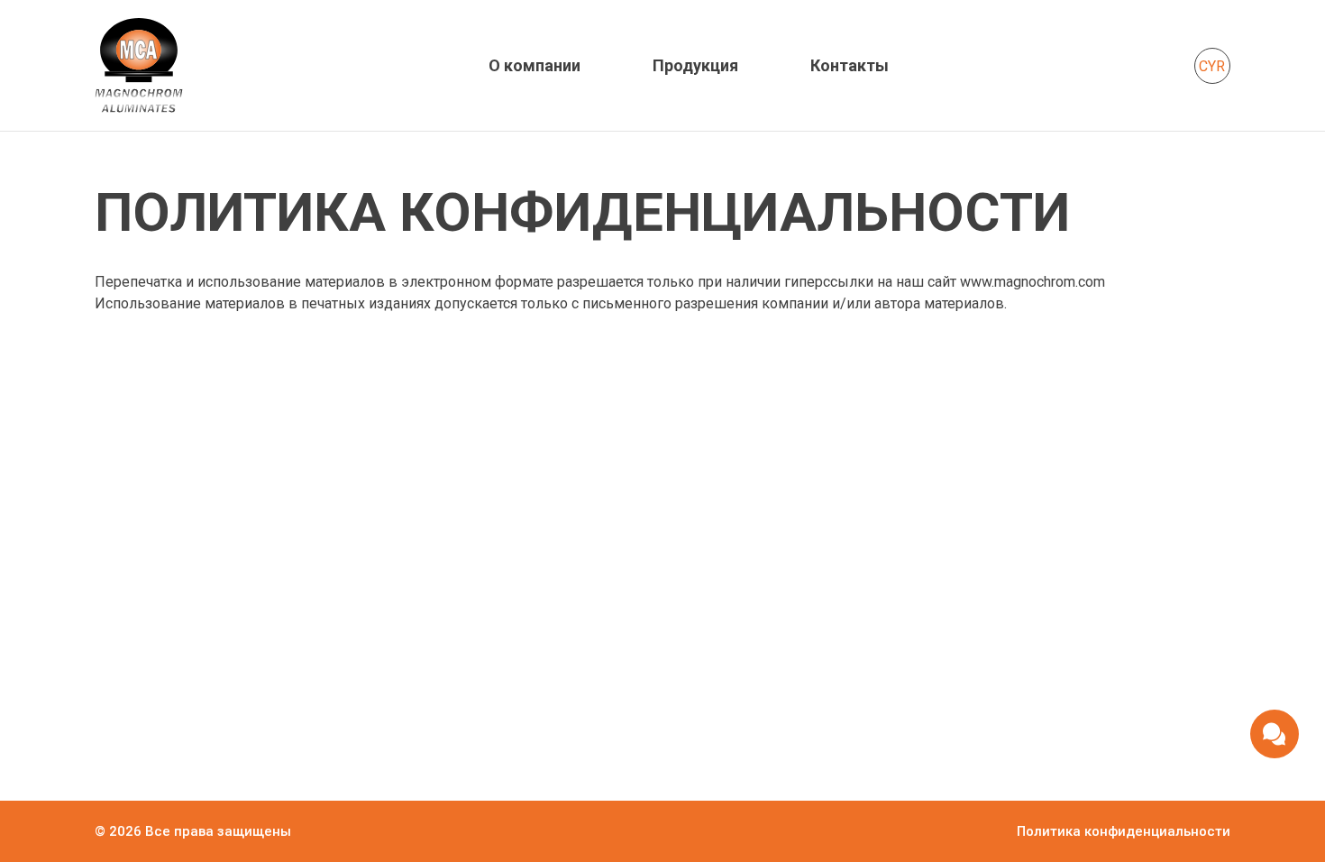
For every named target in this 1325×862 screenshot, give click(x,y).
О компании (534, 65)
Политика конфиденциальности (1123, 831)
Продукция (695, 65)
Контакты (849, 65)
